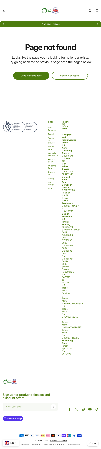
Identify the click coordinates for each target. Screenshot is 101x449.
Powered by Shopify (58, 440)
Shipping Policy (52, 167)
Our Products (52, 129)
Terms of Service (51, 140)
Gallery (51, 178)
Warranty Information (53, 154)
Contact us (51, 173)
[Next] (97, 24)
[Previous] (4, 24)
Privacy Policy (51, 160)
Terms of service (48, 444)
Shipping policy (60, 444)
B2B (50, 189)
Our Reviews (51, 183)
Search (51, 134)
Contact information (73, 444)
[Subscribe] (53, 406)
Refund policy (51, 148)
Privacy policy (36, 444)
